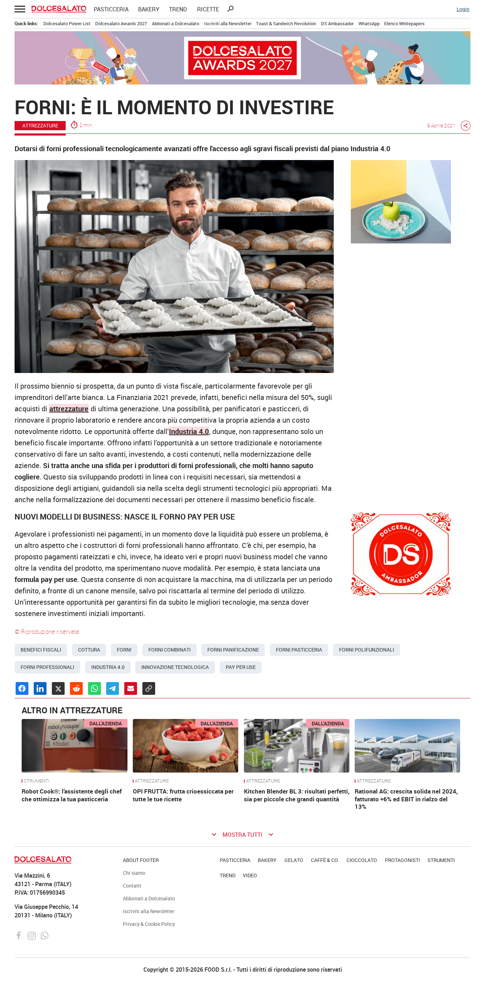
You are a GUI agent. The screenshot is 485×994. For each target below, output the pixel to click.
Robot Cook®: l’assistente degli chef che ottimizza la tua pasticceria (72, 795)
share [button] (465, 125)
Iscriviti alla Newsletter (227, 23)
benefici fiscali (41, 650)
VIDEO (250, 875)
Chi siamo (134, 872)
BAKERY (148, 9)
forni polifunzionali (366, 650)
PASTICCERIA (111, 9)
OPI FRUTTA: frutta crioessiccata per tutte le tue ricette (183, 795)
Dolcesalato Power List (67, 23)
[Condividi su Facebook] (22, 688)
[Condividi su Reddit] (76, 688)
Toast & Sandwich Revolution (286, 23)
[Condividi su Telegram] (112, 688)
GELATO (293, 860)
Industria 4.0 (108, 667)
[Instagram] (32, 935)
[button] (19, 9)
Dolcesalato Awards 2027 (121, 23)
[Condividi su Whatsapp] (94, 688)
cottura (89, 650)
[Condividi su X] (58, 688)
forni (124, 650)
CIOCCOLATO (362, 860)
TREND (178, 9)
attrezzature (68, 408)
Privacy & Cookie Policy (149, 924)
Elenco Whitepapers (404, 23)
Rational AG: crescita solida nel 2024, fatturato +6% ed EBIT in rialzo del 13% (406, 799)
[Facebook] (20, 935)
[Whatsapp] (44, 935)
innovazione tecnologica (175, 667)
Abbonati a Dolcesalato (175, 23)
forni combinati (169, 650)
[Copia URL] (148, 688)
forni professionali (47, 667)
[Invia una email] (130, 688)
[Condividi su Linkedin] (40, 688)
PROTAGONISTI (402, 860)
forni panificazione (233, 650)
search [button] (230, 9)
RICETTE (208, 9)
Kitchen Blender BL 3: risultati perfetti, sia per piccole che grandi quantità (296, 795)
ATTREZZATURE (152, 781)
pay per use (241, 667)
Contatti (132, 885)
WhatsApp (369, 23)
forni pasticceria (299, 650)
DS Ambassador (337, 23)
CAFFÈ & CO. (325, 860)
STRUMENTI (37, 781)
